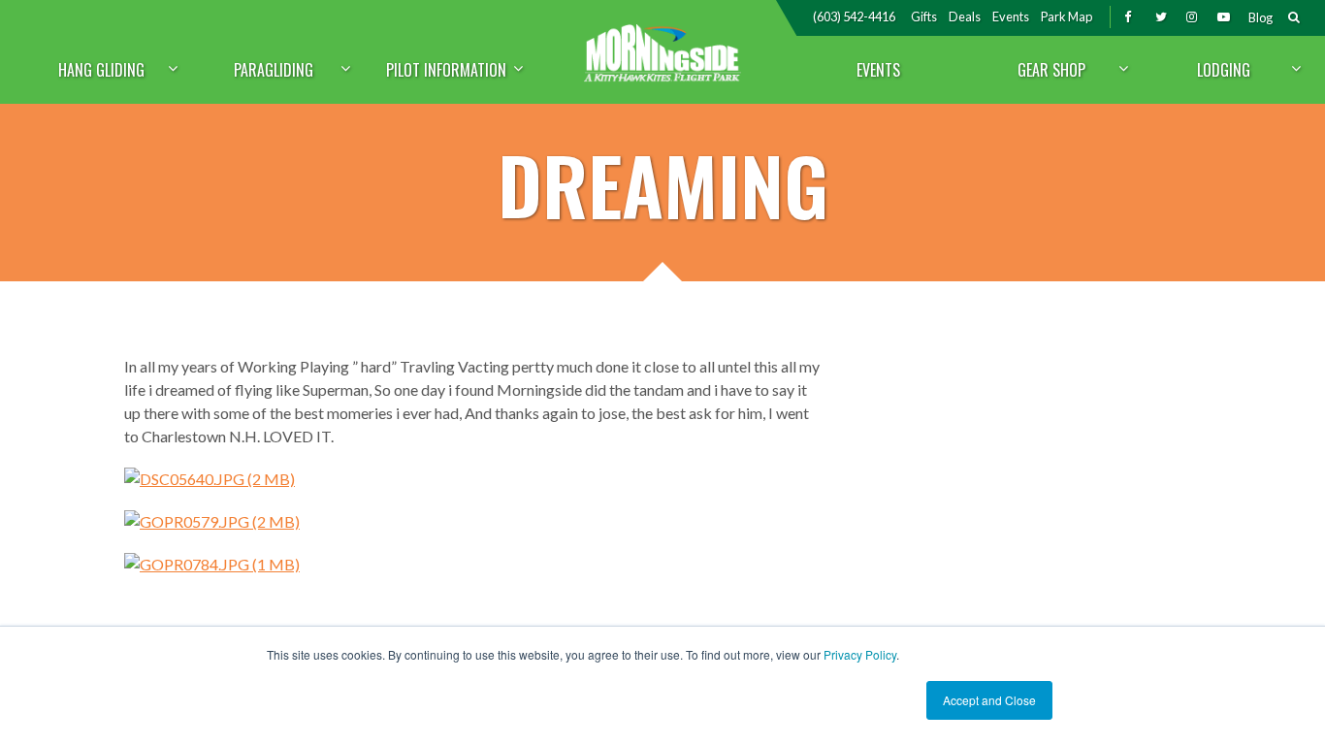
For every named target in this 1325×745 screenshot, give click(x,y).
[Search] (1293, 18)
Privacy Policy (860, 654)
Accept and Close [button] (989, 700)
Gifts (924, 16)
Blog (1260, 17)
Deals (965, 16)
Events (1010, 16)
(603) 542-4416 (854, 16)
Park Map (1066, 16)
